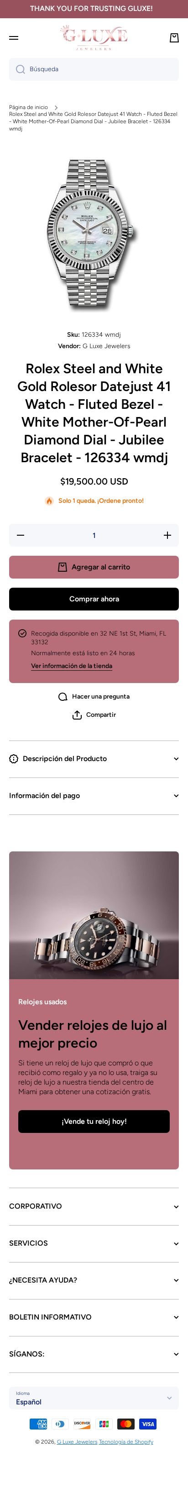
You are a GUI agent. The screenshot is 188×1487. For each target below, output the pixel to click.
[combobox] (94, 69)
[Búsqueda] (17, 69)
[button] (94, 715)
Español (29, 1402)
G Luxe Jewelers (77, 1442)
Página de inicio (28, 107)
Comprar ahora (94, 599)
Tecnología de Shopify (126, 1442)
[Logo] (94, 37)
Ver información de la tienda (71, 666)
